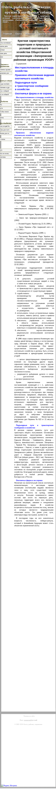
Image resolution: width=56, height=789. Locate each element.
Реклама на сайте (29, 716)
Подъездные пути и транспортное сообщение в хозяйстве (31, 86)
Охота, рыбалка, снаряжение (33, 724)
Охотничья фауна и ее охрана (33, 93)
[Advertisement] (33, 554)
